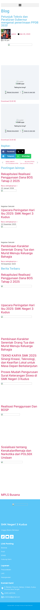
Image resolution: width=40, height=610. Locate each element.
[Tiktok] (3, 537)
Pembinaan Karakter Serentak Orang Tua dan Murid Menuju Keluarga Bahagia (17, 251)
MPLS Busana (10, 494)
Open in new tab (29, 92)
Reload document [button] (12, 92)
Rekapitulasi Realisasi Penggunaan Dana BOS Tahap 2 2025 (17, 177)
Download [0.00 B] (8, 101)
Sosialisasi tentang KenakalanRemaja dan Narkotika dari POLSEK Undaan (16, 452)
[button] (8, 151)
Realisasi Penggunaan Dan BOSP (19, 408)
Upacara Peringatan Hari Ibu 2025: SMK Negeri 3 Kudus (18, 213)
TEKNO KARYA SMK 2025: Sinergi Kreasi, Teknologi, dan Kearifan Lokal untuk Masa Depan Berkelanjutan (19, 361)
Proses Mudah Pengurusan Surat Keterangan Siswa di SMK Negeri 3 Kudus (19, 375)
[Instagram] (12, 537)
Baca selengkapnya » (9, 186)
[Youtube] (7, 537)
